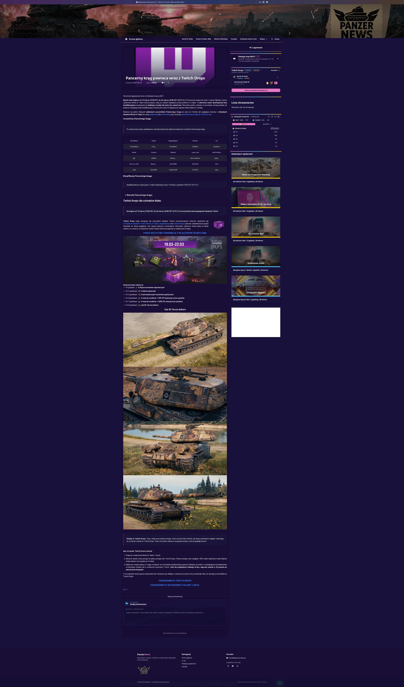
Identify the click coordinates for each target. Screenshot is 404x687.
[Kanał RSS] (260, 2)
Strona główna (136, 39)
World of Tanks (187, 39)
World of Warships (221, 39)
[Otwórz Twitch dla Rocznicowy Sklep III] (275, 83)
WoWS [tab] (268, 124)
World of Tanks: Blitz (203, 39)
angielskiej (154, 114)
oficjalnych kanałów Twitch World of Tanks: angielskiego (147, 224)
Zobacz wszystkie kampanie (255, 90)
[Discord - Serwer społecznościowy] (267, 2)
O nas (184, 661)
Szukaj (276, 39)
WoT (126, 589)
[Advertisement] (255, 322)
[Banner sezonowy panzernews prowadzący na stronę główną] (202, 21)
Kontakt (184, 667)
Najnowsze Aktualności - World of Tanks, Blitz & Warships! (161, 2)
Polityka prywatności (189, 664)
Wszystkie (274, 70)
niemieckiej (165, 114)
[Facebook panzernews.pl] (263, 2)
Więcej (262, 39)
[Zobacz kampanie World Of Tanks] (277, 77)
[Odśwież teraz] (272, 116)
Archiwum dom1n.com (248, 39)
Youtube (234, 39)
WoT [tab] (244, 124)
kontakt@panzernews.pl (237, 658)
